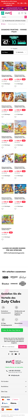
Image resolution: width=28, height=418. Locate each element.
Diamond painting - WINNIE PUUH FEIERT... (7, 229)
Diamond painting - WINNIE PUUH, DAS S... (20, 137)
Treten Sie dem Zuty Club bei (11, 330)
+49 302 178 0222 (14, 370)
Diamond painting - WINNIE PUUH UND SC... (7, 76)
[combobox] (12, 17)
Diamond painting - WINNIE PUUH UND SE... (20, 76)
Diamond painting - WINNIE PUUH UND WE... (7, 198)
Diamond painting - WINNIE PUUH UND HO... (7, 106)
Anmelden (22, 347)
